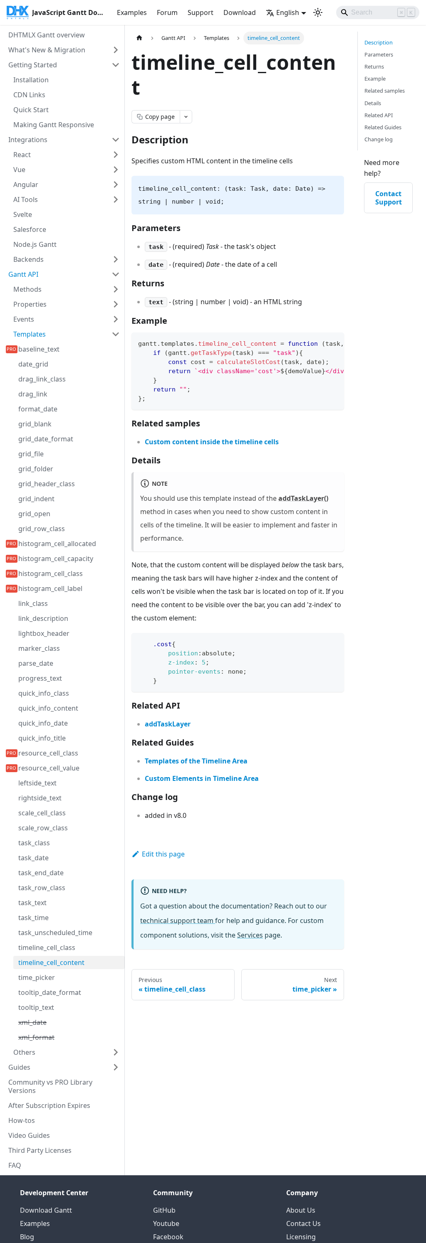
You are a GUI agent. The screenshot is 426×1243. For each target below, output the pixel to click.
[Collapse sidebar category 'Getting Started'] (115, 64)
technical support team (177, 920)
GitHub (164, 1210)
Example (375, 78)
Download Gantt (46, 1210)
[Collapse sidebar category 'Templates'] (115, 334)
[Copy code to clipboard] (334, 343)
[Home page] (139, 38)
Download (239, 12)
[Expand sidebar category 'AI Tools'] (115, 199)
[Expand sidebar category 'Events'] (115, 319)
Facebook (168, 1236)
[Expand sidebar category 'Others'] (115, 1052)
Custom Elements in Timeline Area (202, 778)
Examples (132, 12)
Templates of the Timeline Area (196, 760)
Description (378, 42)
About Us (300, 1210)
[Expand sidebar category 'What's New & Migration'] (115, 50)
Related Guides (382, 127)
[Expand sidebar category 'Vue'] (115, 169)
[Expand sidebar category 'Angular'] (115, 184)
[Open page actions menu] (186, 116)
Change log (378, 139)
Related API (378, 115)
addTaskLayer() (303, 498)
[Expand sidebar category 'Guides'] (115, 1067)
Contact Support (388, 198)
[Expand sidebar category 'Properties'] (115, 304)
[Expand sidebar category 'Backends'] (115, 259)
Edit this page (163, 854)
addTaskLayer (168, 724)
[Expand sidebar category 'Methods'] (115, 289)
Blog (27, 1236)
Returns (374, 66)
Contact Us (303, 1223)
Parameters (378, 54)
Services (250, 935)
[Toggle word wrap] (319, 343)
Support (200, 12)
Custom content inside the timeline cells (212, 441)
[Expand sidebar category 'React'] (115, 154)
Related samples (384, 90)
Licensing (301, 1236)
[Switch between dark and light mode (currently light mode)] (317, 12)
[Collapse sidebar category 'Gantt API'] (115, 274)
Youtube (166, 1223)
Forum (167, 12)
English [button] (287, 12)
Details (372, 103)
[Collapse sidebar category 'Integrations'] (115, 139)
